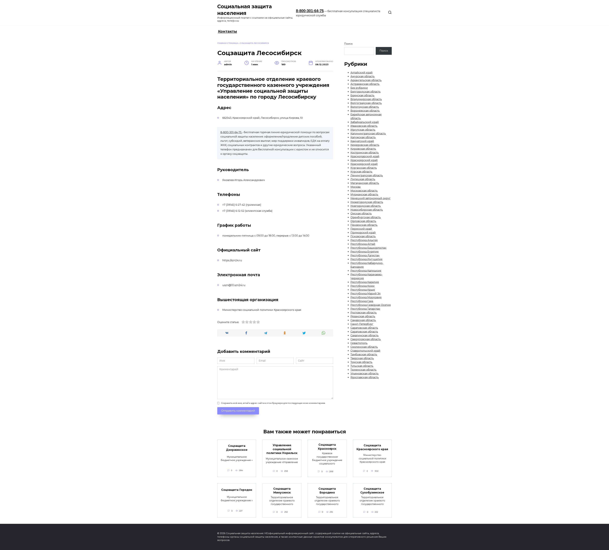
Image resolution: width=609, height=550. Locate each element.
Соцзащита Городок (236, 489)
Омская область (361, 213)
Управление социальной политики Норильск (281, 449)
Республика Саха (361, 301)
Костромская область (364, 152)
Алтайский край (361, 72)
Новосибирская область (366, 209)
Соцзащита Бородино (327, 490)
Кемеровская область (364, 145)
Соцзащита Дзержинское (237, 447)
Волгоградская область (366, 103)
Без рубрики (359, 87)
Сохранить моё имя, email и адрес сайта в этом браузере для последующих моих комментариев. (273, 403)
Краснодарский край (364, 156)
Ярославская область (364, 377)
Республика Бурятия (364, 251)
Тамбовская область (363, 354)
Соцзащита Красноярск (327, 446)
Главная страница (227, 43)
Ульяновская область (364, 373)
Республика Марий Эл (365, 293)
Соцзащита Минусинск (282, 490)
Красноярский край (364, 160)
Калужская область (363, 137)
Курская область (361, 171)
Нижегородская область (366, 202)
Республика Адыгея (364, 240)
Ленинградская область (366, 175)
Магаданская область (364, 183)
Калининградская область (368, 133)
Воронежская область (365, 110)
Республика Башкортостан (368, 247)
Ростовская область (363, 312)
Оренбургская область (365, 217)
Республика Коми (362, 285)
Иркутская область (362, 129)
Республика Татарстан (365, 308)
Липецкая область (362, 179)
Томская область (361, 362)
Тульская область (361, 365)
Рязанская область (362, 316)
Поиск (348, 43)
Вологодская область (364, 106)
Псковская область (363, 236)
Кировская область (363, 148)
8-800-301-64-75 (310, 11)
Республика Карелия (364, 282)
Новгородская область (365, 205)
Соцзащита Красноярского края (372, 447)
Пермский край (361, 228)
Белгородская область (365, 91)
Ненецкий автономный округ (370, 198)
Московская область (364, 190)
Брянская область (362, 95)
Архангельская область (366, 80)
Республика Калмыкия (365, 270)
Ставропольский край (365, 350)
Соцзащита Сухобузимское (372, 490)
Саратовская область (364, 327)
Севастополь (358, 343)
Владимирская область (366, 99)
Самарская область (363, 320)
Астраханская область (365, 84)
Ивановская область (363, 125)
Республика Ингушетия (366, 259)
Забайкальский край (364, 122)
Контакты (227, 31)
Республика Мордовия (366, 297)
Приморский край (363, 232)
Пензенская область (363, 225)
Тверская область (362, 358)
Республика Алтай (362, 244)
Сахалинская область (364, 335)
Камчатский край (362, 141)
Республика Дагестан (365, 255)
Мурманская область (364, 194)
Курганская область (363, 167)
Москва (355, 186)
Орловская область (363, 221)
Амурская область (362, 76)
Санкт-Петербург (361, 324)
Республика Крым (362, 289)
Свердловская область (365, 339)
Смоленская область (364, 346)
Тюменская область (363, 369)
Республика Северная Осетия (370, 305)
